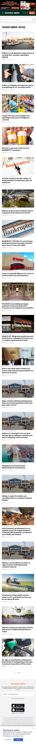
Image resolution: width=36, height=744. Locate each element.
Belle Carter (12, 493)
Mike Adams (12, 526)
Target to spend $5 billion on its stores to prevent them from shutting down (18, 274)
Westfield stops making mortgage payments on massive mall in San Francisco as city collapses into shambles (17, 306)
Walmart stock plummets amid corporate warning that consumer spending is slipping (18, 55)
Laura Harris (12, 334)
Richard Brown (12, 176)
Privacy (10, 718)
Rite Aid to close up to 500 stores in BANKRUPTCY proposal (15, 149)
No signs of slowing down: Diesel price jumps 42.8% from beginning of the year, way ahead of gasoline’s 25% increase (17, 662)
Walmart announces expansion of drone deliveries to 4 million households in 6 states (17, 629)
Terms (14, 718)
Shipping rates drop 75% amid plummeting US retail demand (13, 467)
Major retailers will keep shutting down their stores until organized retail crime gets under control (17, 403)
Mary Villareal (12, 560)
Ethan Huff (11, 50)
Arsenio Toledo (12, 208)
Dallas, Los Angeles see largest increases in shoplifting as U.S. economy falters (17, 86)
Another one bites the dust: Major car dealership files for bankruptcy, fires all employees (17, 180)
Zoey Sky (11, 113)
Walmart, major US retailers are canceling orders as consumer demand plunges (17, 498)
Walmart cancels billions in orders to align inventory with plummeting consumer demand (16, 565)
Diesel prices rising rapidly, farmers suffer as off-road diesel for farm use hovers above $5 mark (16, 597)
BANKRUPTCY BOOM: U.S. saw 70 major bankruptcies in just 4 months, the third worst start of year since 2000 (17, 243)
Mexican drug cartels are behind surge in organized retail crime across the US (17, 212)
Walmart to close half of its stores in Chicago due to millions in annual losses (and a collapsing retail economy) (17, 435)
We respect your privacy (18, 698)
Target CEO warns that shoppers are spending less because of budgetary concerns (16, 118)
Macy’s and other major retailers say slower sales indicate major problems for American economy (17, 371)
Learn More (8, 739)
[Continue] (32, 694)
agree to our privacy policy (14, 736)
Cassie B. (11, 366)
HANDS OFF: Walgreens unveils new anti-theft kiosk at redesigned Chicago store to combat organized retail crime (18, 338)
